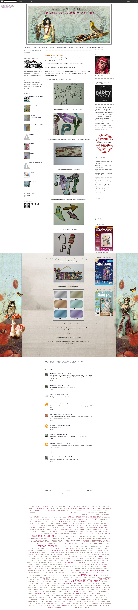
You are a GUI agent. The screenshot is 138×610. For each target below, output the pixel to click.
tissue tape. (35, 600)
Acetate (59, 506)
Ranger (99, 583)
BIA (108, 513)
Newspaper (48, 572)
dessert (89, 529)
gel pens (76, 546)
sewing (106, 587)
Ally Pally (31, 508)
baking (77, 513)
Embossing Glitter (100, 540)
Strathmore (36, 595)
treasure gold (71, 600)
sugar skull (92, 595)
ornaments (90, 572)
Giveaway (32, 172)
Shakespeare (33, 589)
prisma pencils (42, 583)
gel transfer (93, 546)
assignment (78, 511)
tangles (57, 597)
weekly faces (36, 606)
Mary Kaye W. (53, 414)
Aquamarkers (78, 508)
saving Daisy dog (46, 587)
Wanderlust (53, 603)
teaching (74, 597)
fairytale (32, 544)
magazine (86, 564)
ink (65, 554)
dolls (65, 531)
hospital (83, 552)
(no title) (31, 134)
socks (85, 591)
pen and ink (106, 577)
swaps (41, 597)
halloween (34, 552)
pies (75, 579)
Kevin (56, 560)
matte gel (49, 566)
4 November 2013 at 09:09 (63, 443)
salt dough (85, 585)
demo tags (64, 529)
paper (44, 575)
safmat (77, 585)
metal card (89, 566)
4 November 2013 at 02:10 (62, 394)
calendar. (106, 517)
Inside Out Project (93, 554)
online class (64, 572)
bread (30, 517)
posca (39, 581)
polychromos (92, 579)
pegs (98, 577)
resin (39, 585)
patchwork (56, 577)
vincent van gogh (103, 602)
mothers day (98, 568)
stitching (96, 593)
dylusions (64, 534)
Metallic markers (70, 362)
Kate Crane (48, 560)
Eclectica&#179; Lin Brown (84, 538)
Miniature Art (60, 568)
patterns (65, 577)
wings (58, 606)
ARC (88, 508)
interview (106, 554)
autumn (98, 511)
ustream (56, 602)
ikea (41, 554)
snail (37, 591)
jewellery (93, 556)
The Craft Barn (91, 597)
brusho (37, 517)
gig (52, 548)
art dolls (96, 508)
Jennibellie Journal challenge (74, 556)
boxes (106, 515)
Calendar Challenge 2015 (88, 517)
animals (66, 508)
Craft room (96, 525)
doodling (97, 531)
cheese (53, 521)
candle (39, 519)
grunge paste (56, 550)
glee (78, 548)
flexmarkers (81, 544)
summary (102, 595)
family (39, 544)
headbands (55, 552)
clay (101, 521)
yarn (72, 608)
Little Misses (102, 562)
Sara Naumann (33, 587)
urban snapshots (45, 602)
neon (73, 571)
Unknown (52, 404)
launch (105, 560)
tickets (102, 597)
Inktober (81, 554)
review (45, 585)
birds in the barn (40, 515)
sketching (80, 589)
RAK (93, 583)
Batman (83, 513)
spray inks (93, 591)
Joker (107, 556)
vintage (30, 603)
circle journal (78, 521)
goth (105, 548)
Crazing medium (52, 527)
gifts (47, 548)
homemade (74, 552)
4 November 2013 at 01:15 (64, 385)
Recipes (51, 47)
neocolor (64, 571)
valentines (71, 602)
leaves (50, 562)
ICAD (37, 554)
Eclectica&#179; (102, 534)
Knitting (70, 560)
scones (57, 587)
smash (31, 591)
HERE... (74, 67)
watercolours (79, 603)
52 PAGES (45, 506)
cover (48, 525)
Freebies (27, 47)
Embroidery (52, 542)
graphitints (41, 550)
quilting (86, 583)
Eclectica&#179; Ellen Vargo (70, 536)
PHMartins (68, 579)
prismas (54, 583)
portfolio (104, 579)
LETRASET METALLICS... (76, 109)
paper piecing (75, 575)
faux (45, 544)
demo (54, 529)
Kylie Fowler (87, 560)
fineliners (69, 544)
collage (50, 523)
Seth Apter (96, 587)
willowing (50, 606)
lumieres (38, 564)
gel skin (84, 546)
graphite (31, 550)
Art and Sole (69, 9)
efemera (46, 540)
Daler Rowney (92, 527)
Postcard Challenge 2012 (36, 125)
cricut (62, 527)
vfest (79, 602)
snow (42, 591)
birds (31, 515)
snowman (59, 591)
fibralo (51, 544)
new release (82, 571)
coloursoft (80, 523)
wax (89, 603)
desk (82, 529)
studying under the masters (73, 595)
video (85, 602)
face (108, 542)
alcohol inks (104, 506)
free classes (103, 544)
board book (66, 515)
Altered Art (43, 508)
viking (91, 602)
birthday (52, 515)
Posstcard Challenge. (52, 581)
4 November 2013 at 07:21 (63, 434)
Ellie (78, 540)
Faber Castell (90, 542)
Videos (35, 47)
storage (105, 593)
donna (82, 531)
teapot (81, 597)
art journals (62, 511)
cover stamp (57, 525)
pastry (48, 577)
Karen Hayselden (36, 560)
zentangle (79, 608)
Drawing (39, 534)
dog (60, 531)
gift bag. (41, 548)
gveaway (107, 550)
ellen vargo (70, 540)
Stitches (87, 593)
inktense (71, 554)
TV (96, 600)
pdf (93, 577)
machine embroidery (72, 564)
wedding (95, 603)
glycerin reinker (95, 548)
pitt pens (82, 579)
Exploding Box (77, 542)
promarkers (65, 583)
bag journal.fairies (58, 513)
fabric (101, 542)
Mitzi (69, 568)
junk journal (103, 558)
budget (45, 517)
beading (102, 513)
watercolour (66, 603)
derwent (74, 529)
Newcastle (38, 572)
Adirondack (85, 506)
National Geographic (36, 571)
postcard (68, 581)
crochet (69, 527)
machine (59, 564)
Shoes (41, 589)
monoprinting (87, 568)
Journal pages (43, 47)
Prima (32, 583)
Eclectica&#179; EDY (44, 536)
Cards (95, 519)
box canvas (98, 515)
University (32, 602)
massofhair (53, 373)
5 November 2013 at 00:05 (65, 457)
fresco (41, 546)
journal (32, 558)
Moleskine (76, 568)
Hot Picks (104, 552)
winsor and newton (78, 606)
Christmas (64, 521)
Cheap (47, 521)
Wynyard (65, 608)
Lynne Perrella (49, 564)
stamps (49, 593)
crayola (41, 527)
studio (57, 595)
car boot (69, 519)
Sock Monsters (73, 591)
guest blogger (72, 550)
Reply (51, 380)
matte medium (60, 566)
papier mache (32, 577)
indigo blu (48, 554)
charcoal (39, 521)
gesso (33, 548)
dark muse (34, 529)
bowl (90, 515)
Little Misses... (80, 47)
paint (98, 572)
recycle (32, 585)
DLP (55, 531)
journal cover (59, 558)
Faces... (71, 47)
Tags (50, 597)
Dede (42, 529)
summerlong (32, 597)
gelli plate (104, 546)
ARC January (33, 181)
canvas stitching (58, 519)
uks (105, 600)
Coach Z (52, 394)
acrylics (76, 506)
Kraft (78, 560)
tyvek (100, 600)
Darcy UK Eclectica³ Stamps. (95, 47)
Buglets (52, 517)
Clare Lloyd (93, 521)
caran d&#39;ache (82, 519)
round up (69, 585)
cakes (71, 517)
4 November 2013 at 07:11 (63, 425)
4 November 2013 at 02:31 (65, 414)
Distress (44, 531)
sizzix (72, 589)
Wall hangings (39, 603)
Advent (95, 506)
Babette (31, 513)
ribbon (53, 585)
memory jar (79, 566)
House (30, 554)
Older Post (89, 490)
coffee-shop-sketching (37, 523)
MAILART (94, 564)
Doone (105, 531)
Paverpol (87, 577)
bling (59, 515)
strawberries (48, 595)
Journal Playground (75, 558)
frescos (53, 546)
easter (73, 534)
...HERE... (70, 329)
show (48, 589)
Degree (48, 529)
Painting (104, 572)
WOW (50, 608)
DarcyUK (104, 527)
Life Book (80, 562)
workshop (104, 606)
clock (106, 521)
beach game (92, 513)
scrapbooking (66, 587)
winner (65, 606)
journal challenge (44, 558)
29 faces (34, 506)
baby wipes (45, 513)
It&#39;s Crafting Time (37, 556)
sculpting (85, 587)
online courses (77, 572)
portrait (31, 581)
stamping (39, 593)
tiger (108, 597)
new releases (98, 571)
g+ (60, 546)
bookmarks (76, 515)
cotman (107, 523)
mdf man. (69, 566)
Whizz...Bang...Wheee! (54, 55)
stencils (78, 593)
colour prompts (68, 523)
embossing (86, 540)
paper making (63, 575)
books (84, 515)
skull (98, 589)
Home (68, 490)
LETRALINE (58, 562)
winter (89, 606)
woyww (57, 608)
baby (38, 513)
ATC (85, 511)
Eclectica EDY (85, 534)
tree (83, 600)
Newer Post (48, 490)
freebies (32, 546)
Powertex (106, 581)
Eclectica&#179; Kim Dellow (61, 538)
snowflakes (50, 591)
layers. (30, 562)
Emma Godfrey (64, 542)
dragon (31, 534)
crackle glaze (71, 525)
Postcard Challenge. (87, 581)
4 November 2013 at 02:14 (63, 404)
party (42, 577)
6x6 (53, 506)
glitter (84, 548)
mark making (39, 566)
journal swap (91, 558)
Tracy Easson (56, 600)
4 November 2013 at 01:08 (64, 373)
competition (90, 523)
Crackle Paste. (84, 525)
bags (70, 513)
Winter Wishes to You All (36, 96)
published (78, 583)
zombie (87, 608)
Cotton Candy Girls (37, 525)
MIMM (41, 568)
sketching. (91, 589)
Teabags (65, 597)
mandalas (104, 564)
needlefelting (52, 571)
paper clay (52, 575)
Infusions (58, 554)
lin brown (91, 562)
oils (55, 572)
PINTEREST (27, 53)
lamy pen (97, 560)
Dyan (57, 534)
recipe (105, 583)
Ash (71, 511)
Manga (30, 566)
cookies (99, 523)
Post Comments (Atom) (59, 494)
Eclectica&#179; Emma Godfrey (94, 536)
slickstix (106, 589)
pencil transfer (35, 579)
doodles (89, 531)
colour (57, 523)
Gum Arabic (98, 550)
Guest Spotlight (86, 550)
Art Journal (47, 511)
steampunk (57, 593)
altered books (56, 508)
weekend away (105, 603)
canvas (46, 519)
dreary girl (48, 534)
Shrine (53, 589)
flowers (93, 544)
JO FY (101, 556)
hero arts (65, 552)
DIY (50, 531)
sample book (96, 585)
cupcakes (79, 527)
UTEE (63, 602)
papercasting (104, 575)
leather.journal (40, 562)
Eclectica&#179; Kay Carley (39, 538)
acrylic (67, 506)
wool (96, 606)
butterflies (61, 517)
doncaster (73, 531)
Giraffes (59, 548)
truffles (90, 600)
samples (106, 585)
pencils (46, 579)
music (106, 568)
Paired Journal (34, 575)
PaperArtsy (89, 575)
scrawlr (76, 587)
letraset (60, 362)
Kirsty (62, 560)
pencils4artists (57, 579)
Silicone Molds (33, 106)
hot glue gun (92, 552)
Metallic (98, 566)
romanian (60, 585)
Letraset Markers (61, 47)
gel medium (66, 546)
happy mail (45, 552)
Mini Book (49, 568)
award (104, 511)
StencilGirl (67, 593)
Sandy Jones (53, 457)
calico (32, 519)
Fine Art (59, 544)
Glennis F (52, 434)
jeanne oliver (54, 556)
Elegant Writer (57, 540)
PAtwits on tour (76, 577)
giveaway (53, 362)
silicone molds (63, 589)
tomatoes (45, 600)
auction (91, 511)
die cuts (97, 529)
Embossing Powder (37, 542)
